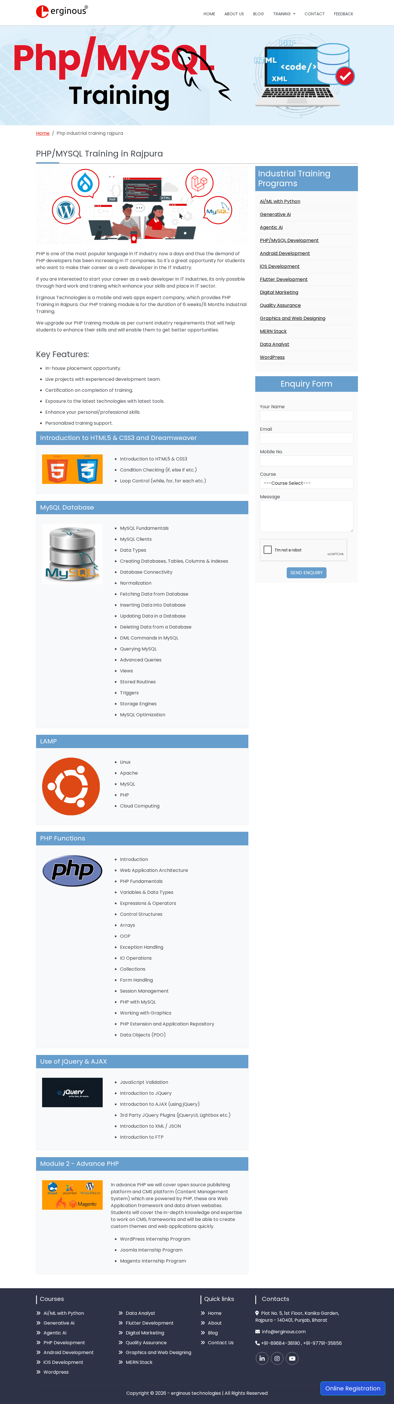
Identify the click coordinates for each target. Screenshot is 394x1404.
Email (266, 429)
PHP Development (64, 1342)
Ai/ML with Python (280, 201)
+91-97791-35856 (322, 1343)
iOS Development (280, 266)
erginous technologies (196, 1393)
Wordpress (56, 1372)
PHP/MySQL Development (289, 240)
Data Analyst (274, 344)
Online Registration (352, 1388)
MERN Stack (273, 331)
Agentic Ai (271, 227)
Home (209, 14)
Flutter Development (284, 279)
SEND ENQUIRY (306, 572)
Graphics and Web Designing (292, 318)
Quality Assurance (280, 305)
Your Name (272, 406)
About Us (234, 14)
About (215, 1323)
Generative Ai (275, 214)
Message (270, 496)
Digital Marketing (279, 292)
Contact (315, 14)
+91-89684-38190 (280, 1343)
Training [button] (282, 14)
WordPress (272, 357)
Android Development (285, 253)
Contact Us (221, 1342)
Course (268, 474)
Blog (258, 14)
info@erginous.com (284, 1331)
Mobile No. (271, 451)
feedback (343, 14)
